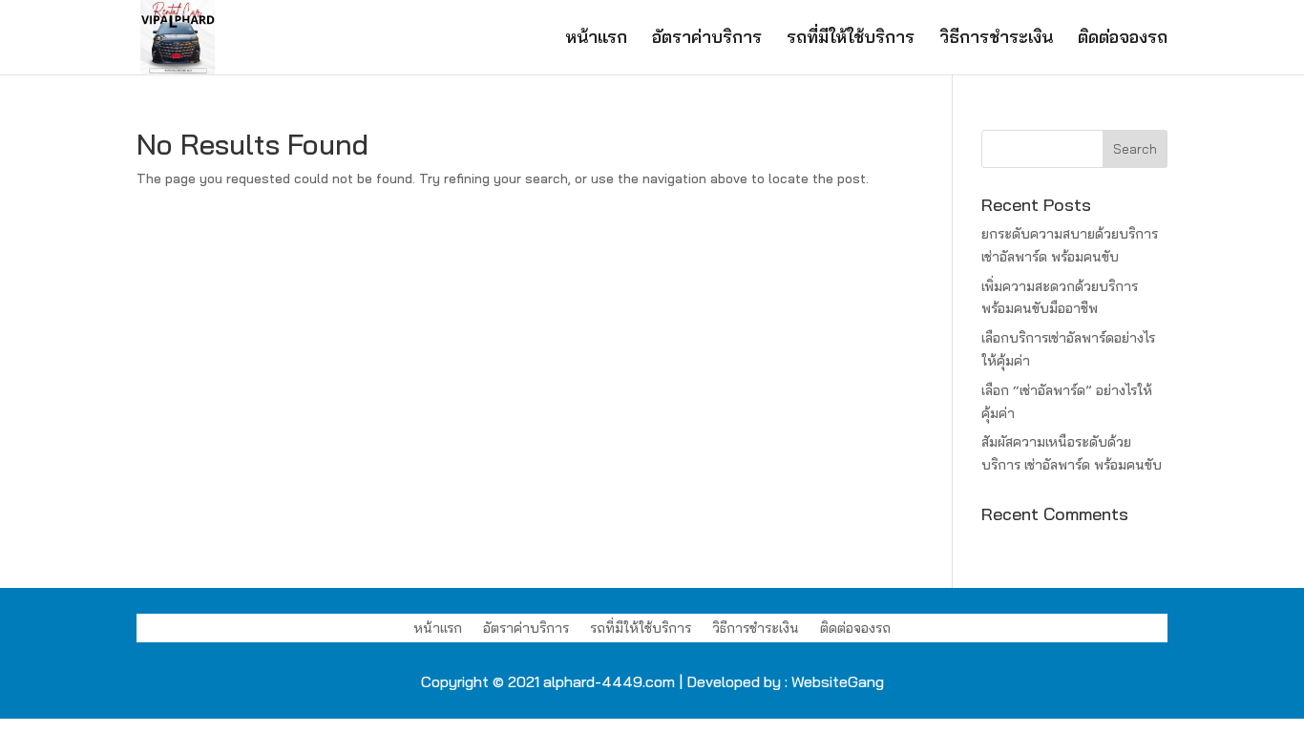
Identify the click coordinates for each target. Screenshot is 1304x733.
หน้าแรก (596, 39)
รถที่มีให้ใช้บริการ (851, 39)
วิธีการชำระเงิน (996, 39)
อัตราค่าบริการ (707, 39)
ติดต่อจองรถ (1122, 39)
